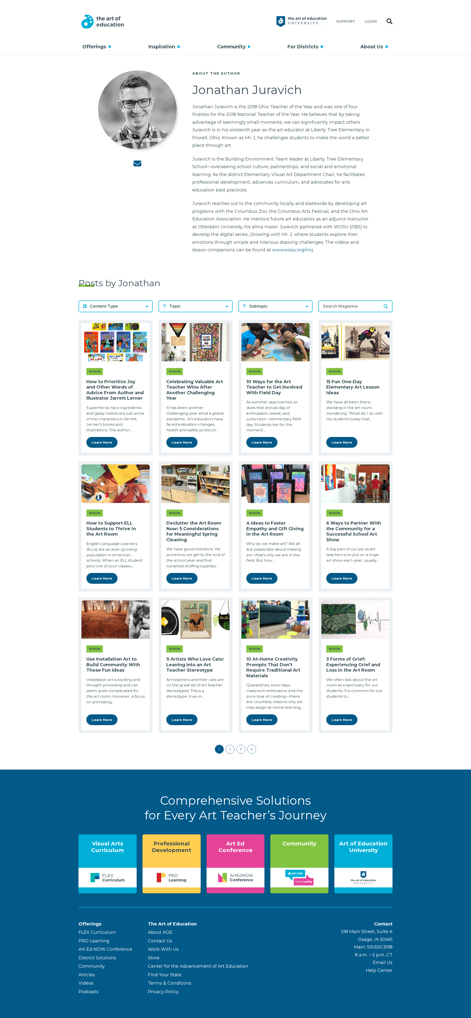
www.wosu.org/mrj (292, 250)
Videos (85, 983)
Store (153, 958)
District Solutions (97, 958)
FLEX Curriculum (97, 932)
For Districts (302, 47)
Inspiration (161, 47)
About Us (371, 47)
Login (371, 21)
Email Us (382, 962)
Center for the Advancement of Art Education (198, 966)
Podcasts (88, 991)
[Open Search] (389, 21)
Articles (86, 974)
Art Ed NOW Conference (105, 949)
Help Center (379, 970)
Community (231, 47)
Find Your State (165, 974)
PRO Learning (93, 941)
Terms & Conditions (169, 983)
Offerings (94, 47)
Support (345, 21)
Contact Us (160, 941)
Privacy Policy (163, 991)
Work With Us (163, 949)
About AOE (160, 932)
